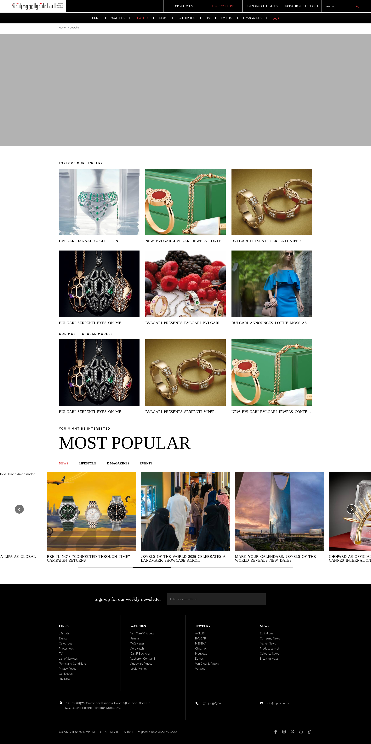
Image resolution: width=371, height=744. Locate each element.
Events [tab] (146, 463)
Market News (268, 643)
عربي (276, 18)
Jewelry (142, 18)
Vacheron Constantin (143, 658)
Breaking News (269, 658)
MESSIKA (200, 643)
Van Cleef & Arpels (142, 633)
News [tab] (63, 463)
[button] (352, 509)
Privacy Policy (67, 668)
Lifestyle (64, 633)
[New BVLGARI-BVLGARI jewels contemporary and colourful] (185, 202)
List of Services (68, 658)
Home (96, 18)
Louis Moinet (138, 668)
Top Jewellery (223, 6)
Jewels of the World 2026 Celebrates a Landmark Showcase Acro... (183, 558)
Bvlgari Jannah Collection (88, 241)
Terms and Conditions (72, 663)
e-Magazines (252, 18)
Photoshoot (66, 648)
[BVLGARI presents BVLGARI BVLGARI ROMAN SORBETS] (185, 284)
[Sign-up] (258, 599)
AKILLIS (199, 633)
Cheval (174, 732)
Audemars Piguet (141, 663)
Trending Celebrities (262, 6)
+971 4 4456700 (211, 703)
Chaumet (200, 648)
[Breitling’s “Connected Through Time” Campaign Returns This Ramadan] (91, 511)
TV (208, 18)
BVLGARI (201, 638)
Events (226, 18)
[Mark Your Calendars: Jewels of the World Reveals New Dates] (279, 511)
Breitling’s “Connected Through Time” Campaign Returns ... (88, 558)
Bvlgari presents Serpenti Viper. (266, 241)
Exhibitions (266, 633)
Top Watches (183, 6)
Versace (200, 668)
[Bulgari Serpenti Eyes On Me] (99, 284)
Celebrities (187, 18)
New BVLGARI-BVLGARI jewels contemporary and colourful (209, 241)
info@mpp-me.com (278, 703)
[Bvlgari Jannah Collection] (99, 202)
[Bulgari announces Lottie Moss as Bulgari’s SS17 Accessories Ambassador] (271, 284)
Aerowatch (137, 648)
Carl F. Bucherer (140, 653)
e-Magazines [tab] (118, 463)
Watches (118, 18)
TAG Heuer (137, 643)
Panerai (134, 638)
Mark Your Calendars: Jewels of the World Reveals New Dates (275, 558)
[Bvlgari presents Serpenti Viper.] (271, 202)
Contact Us (66, 673)
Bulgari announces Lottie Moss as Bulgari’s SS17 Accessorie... (298, 323)
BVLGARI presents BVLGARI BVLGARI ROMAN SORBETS (199, 323)
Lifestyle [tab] (87, 463)
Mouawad (201, 653)
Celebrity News (269, 653)
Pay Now (64, 678)
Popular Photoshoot (301, 6)
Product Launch (270, 648)
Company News (270, 638)
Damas (199, 658)
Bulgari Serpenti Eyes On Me (90, 323)
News (163, 18)
